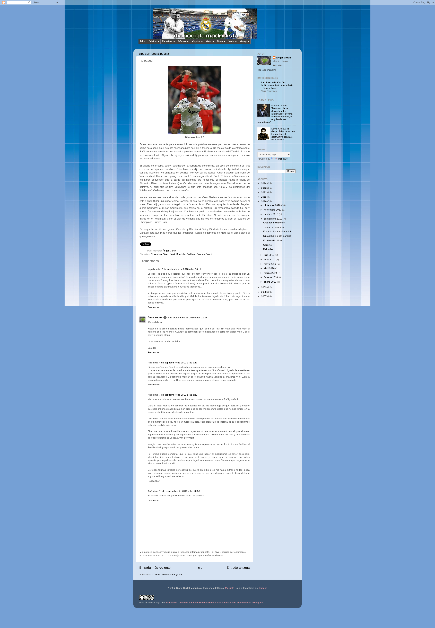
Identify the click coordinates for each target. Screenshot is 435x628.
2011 (264, 197)
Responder (154, 307)
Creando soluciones (274, 222)
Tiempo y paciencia (273, 227)
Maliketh (229, 588)
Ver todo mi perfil (266, 70)
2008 (264, 292)
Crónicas (152, 41)
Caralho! (267, 245)
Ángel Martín (169, 250)
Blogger (262, 588)
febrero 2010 (271, 277)
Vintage (243, 41)
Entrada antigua (238, 567)
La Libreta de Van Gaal (274, 82)
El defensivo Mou (272, 240)
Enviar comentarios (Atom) (169, 574)
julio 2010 (269, 255)
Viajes (208, 41)
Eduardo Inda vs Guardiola (277, 231)
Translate (283, 159)
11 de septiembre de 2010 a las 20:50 (179, 491)
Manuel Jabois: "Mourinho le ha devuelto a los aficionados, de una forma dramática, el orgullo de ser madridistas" (274, 113)
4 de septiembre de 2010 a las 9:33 (178, 362)
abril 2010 (269, 268)
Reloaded (268, 249)
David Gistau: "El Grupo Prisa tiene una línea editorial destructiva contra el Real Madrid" (283, 134)
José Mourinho (178, 254)
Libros (220, 41)
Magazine (196, 41)
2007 (264, 296)
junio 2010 (270, 259)
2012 (264, 192)
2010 (264, 201)
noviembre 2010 (273, 209)
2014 (264, 183)
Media (231, 41)
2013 (264, 188)
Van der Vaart (204, 254)
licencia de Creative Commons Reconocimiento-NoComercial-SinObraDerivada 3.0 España (215, 602)
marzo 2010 (270, 273)
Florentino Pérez (160, 254)
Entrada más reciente (155, 567)
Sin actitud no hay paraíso (277, 236)
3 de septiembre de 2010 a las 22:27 (187, 317)
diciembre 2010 (272, 205)
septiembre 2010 (273, 218)
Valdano (191, 254)
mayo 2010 (270, 264)
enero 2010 (270, 282)
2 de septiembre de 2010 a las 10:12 (181, 269)
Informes (182, 41)
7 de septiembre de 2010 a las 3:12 (178, 395)
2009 (264, 287)
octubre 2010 (271, 214)
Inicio (142, 41)
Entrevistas (167, 41)
